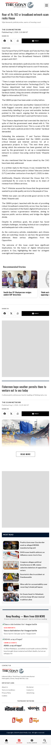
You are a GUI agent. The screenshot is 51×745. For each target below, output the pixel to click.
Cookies (4, 696)
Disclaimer (30, 687)
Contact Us (30, 690)
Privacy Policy (6, 693)
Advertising (30, 693)
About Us (5, 687)
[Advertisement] (25, 348)
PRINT (37, 41)
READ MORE (26, 454)
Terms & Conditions (8, 690)
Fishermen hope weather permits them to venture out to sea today (24, 388)
